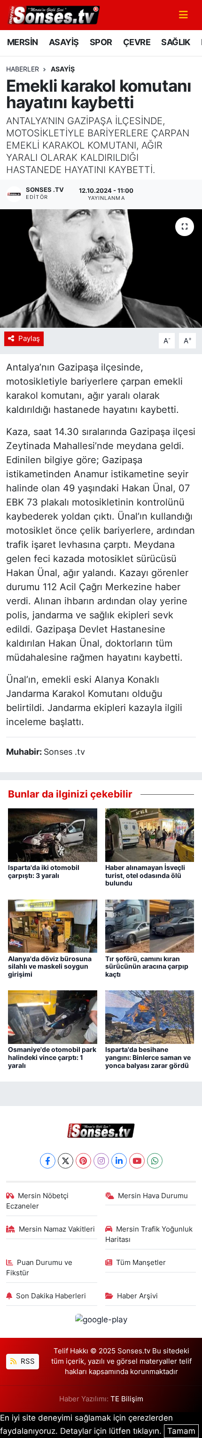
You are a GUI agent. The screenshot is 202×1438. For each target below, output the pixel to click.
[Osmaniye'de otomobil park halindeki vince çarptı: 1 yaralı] (52, 1016)
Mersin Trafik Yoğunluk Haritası (149, 1234)
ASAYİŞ (63, 42)
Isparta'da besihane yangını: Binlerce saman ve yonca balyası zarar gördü (148, 1057)
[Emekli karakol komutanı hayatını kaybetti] (101, 268)
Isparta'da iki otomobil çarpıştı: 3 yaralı (43, 871)
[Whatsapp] (155, 1161)
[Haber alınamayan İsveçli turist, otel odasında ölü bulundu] (149, 834)
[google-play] (101, 1321)
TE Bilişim (126, 1399)
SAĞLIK (175, 42)
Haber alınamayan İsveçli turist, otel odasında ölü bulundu (145, 875)
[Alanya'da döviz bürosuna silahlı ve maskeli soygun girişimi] (52, 925)
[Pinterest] (83, 1161)
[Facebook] (47, 1161)
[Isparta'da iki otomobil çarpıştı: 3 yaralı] (52, 834)
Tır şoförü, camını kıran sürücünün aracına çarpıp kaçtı (146, 967)
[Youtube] (137, 1161)
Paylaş (29, 338)
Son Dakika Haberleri (51, 1296)
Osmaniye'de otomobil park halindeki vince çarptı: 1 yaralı (52, 1057)
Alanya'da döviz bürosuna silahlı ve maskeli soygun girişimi (50, 967)
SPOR (101, 42)
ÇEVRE (136, 42)
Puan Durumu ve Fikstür (39, 1267)
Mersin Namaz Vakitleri (57, 1229)
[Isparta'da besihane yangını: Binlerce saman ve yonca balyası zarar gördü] (149, 1016)
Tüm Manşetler (141, 1262)
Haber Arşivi (137, 1296)
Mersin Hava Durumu (153, 1196)
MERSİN (22, 42)
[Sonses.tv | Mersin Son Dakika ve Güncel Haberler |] (53, 14)
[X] (65, 1161)
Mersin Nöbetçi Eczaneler (37, 1201)
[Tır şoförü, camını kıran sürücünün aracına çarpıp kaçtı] (149, 925)
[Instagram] (101, 1161)
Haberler (22, 69)
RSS (27, 1361)
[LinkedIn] (119, 1161)
